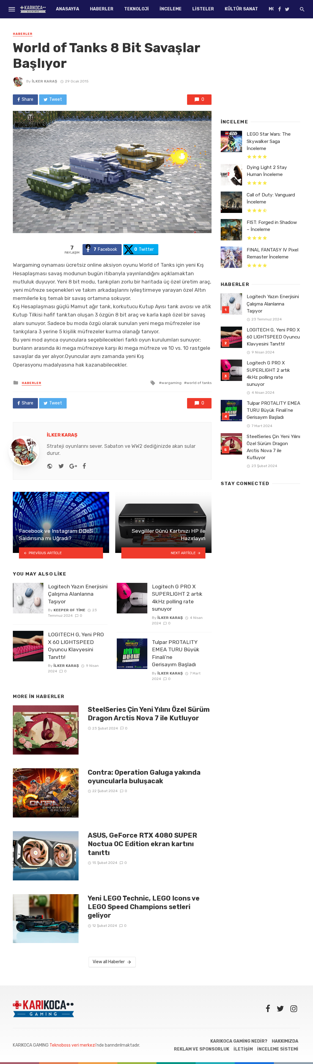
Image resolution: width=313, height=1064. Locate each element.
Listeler (203, 9)
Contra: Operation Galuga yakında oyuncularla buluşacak (144, 777)
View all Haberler (109, 961)
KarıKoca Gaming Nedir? (238, 1041)
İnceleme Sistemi (277, 1049)
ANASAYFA (67, 9)
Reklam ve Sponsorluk (201, 1049)
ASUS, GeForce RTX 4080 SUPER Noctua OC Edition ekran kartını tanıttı (142, 844)
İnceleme (171, 9)
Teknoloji (136, 9)
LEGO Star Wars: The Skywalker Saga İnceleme (269, 141)
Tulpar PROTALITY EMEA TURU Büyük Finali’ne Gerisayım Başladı (175, 653)
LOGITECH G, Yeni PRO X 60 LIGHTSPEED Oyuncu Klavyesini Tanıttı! (76, 645)
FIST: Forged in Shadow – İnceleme (272, 226)
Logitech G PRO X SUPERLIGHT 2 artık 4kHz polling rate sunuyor (177, 597)
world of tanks (199, 383)
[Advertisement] (260, 69)
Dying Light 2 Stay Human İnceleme (267, 171)
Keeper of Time (69, 610)
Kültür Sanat (241, 9)
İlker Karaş (44, 81)
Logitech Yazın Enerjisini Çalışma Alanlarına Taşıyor (78, 594)
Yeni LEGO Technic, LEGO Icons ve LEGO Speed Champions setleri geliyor (144, 907)
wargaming (171, 383)
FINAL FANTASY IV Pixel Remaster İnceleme (272, 253)
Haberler (101, 9)
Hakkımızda (285, 1041)
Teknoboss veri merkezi (73, 1045)
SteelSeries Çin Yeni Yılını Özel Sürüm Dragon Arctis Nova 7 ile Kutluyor (149, 714)
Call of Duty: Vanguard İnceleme (271, 198)
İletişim (243, 1049)
